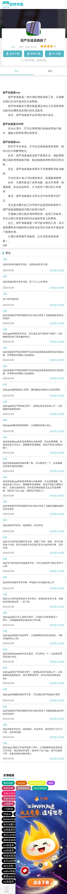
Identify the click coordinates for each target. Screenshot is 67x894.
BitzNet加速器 (10, 819)
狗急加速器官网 (11, 793)
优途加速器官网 (11, 798)
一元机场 (8, 809)
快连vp (7, 814)
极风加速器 (9, 840)
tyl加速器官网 (10, 829)
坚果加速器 (23, 788)
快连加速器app (11, 855)
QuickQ (21, 783)
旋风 (50, 783)
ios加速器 (8, 845)
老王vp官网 (9, 860)
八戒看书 (8, 803)
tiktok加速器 (40, 788)
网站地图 (8, 783)
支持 (51, 270)
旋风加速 (8, 788)
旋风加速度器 (37, 783)
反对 (59, 270)
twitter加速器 (10, 871)
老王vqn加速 (10, 834)
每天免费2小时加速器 (14, 824)
